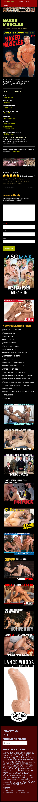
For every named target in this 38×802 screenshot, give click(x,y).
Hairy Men (22, 768)
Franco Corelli (28, 179)
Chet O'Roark (6, 179)
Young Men (18, 784)
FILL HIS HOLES (9, 336)
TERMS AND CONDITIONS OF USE (17, 792)
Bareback (21, 752)
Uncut (17, 782)
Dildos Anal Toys (19, 766)
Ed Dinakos (21, 179)
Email (4, 231)
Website (5, 238)
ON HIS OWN (7, 127)
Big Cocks (10, 755)
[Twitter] (4, 734)
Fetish (26, 766)
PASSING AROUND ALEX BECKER (16, 372)
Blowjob (32, 757)
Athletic (10, 752)
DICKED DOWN (9, 333)
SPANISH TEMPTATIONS (12, 330)
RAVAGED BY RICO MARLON (14, 362)
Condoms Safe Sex (28, 762)
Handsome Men (6, 181)
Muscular (15, 776)
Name (5, 223)
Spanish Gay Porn (24, 778)
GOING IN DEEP (9, 359)
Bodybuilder (25, 178)
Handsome (14, 771)
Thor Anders (13, 183)
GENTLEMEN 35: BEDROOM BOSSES (17, 379)
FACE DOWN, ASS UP (11, 346)
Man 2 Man (22, 773)
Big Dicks (19, 755)
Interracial (12, 773)
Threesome (6, 782)
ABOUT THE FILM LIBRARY (14, 791)
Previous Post (9, 187)
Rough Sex (25, 776)
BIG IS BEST (8, 388)
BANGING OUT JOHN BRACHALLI (16, 353)
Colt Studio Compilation (17, 28)
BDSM (29, 753)
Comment (6, 203)
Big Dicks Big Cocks (8, 178)
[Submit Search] (4, 743)
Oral (19, 776)
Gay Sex (13, 768)
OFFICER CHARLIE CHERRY (14, 366)
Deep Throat (10, 766)
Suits (13, 780)
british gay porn (15, 759)
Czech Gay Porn (14, 179)
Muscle (25, 181)
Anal (4, 753)
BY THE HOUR (9, 339)
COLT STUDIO (16, 152)
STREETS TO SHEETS (12, 356)
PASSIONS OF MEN (11, 369)
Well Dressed (6, 784)
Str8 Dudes (7, 780)
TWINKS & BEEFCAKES (12, 349)
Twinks (12, 782)
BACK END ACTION (11, 343)
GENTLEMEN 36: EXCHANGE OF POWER (18, 375)
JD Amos (13, 181)
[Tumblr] (7, 734)
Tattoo (22, 780)
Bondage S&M (6, 759)
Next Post (29, 187)
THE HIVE (7, 398)
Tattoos (28, 780)
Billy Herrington (17, 178)
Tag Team (17, 779)
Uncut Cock (19, 183)
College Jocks (13, 761)
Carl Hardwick (31, 178)
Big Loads (27, 757)
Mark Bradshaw (19, 181)
